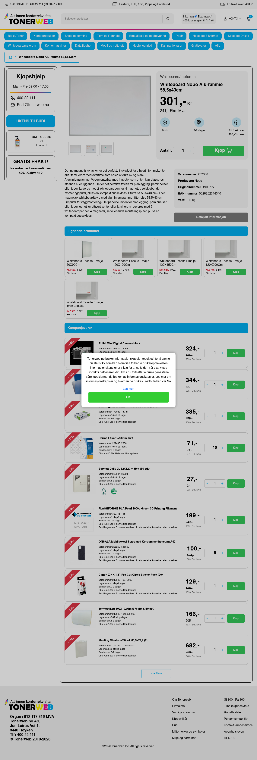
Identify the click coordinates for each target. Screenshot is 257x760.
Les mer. (128, 389)
